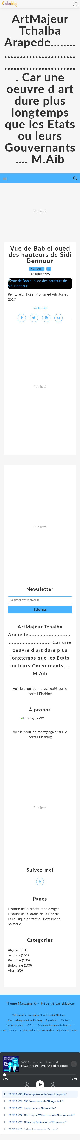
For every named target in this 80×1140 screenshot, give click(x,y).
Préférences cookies (67, 1030)
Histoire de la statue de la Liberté (33, 914)
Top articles (51, 1020)
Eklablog (67, 1003)
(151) (17, 950)
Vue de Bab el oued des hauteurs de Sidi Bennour (40, 255)
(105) (19, 960)
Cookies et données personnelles (37, 1030)
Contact (65, 1020)
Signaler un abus (15, 1025)
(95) (15, 970)
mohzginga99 (47, 689)
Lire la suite (40, 308)
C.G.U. (30, 1025)
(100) (20, 965)
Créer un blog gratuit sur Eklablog (25, 1020)
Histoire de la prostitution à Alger (33, 909)
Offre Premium (9, 1030)
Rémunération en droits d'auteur (54, 1025)
